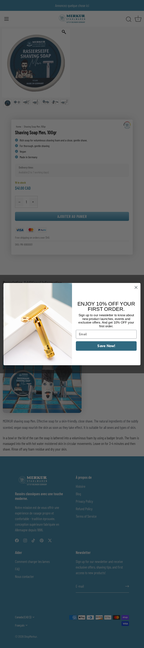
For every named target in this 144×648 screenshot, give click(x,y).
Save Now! (106, 345)
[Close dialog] (136, 287)
